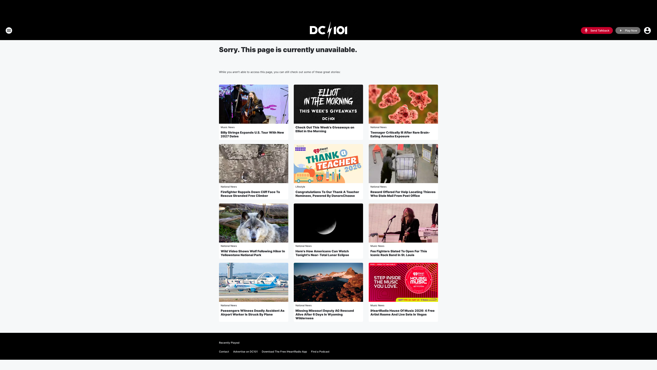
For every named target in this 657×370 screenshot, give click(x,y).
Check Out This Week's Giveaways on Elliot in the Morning (324, 129)
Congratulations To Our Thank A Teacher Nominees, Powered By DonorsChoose (327, 194)
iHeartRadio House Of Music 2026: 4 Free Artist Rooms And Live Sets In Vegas (402, 312)
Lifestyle (300, 186)
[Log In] (648, 30)
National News (378, 127)
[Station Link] (328, 30)
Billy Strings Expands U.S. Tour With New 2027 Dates (252, 134)
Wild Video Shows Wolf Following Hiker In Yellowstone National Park (253, 253)
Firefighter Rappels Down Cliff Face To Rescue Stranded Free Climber (250, 194)
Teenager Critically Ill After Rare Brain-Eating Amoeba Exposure (400, 134)
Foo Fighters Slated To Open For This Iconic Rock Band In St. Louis (398, 253)
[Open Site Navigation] (8, 30)
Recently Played (229, 342)
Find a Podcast (320, 351)
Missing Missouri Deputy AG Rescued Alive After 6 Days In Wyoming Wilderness (324, 314)
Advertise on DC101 (245, 351)
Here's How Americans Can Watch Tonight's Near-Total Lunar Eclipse (322, 253)
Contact (224, 351)
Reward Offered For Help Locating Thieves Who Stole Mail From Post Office (403, 194)
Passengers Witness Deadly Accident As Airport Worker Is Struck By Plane (253, 312)
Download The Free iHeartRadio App (284, 351)
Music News (228, 127)
